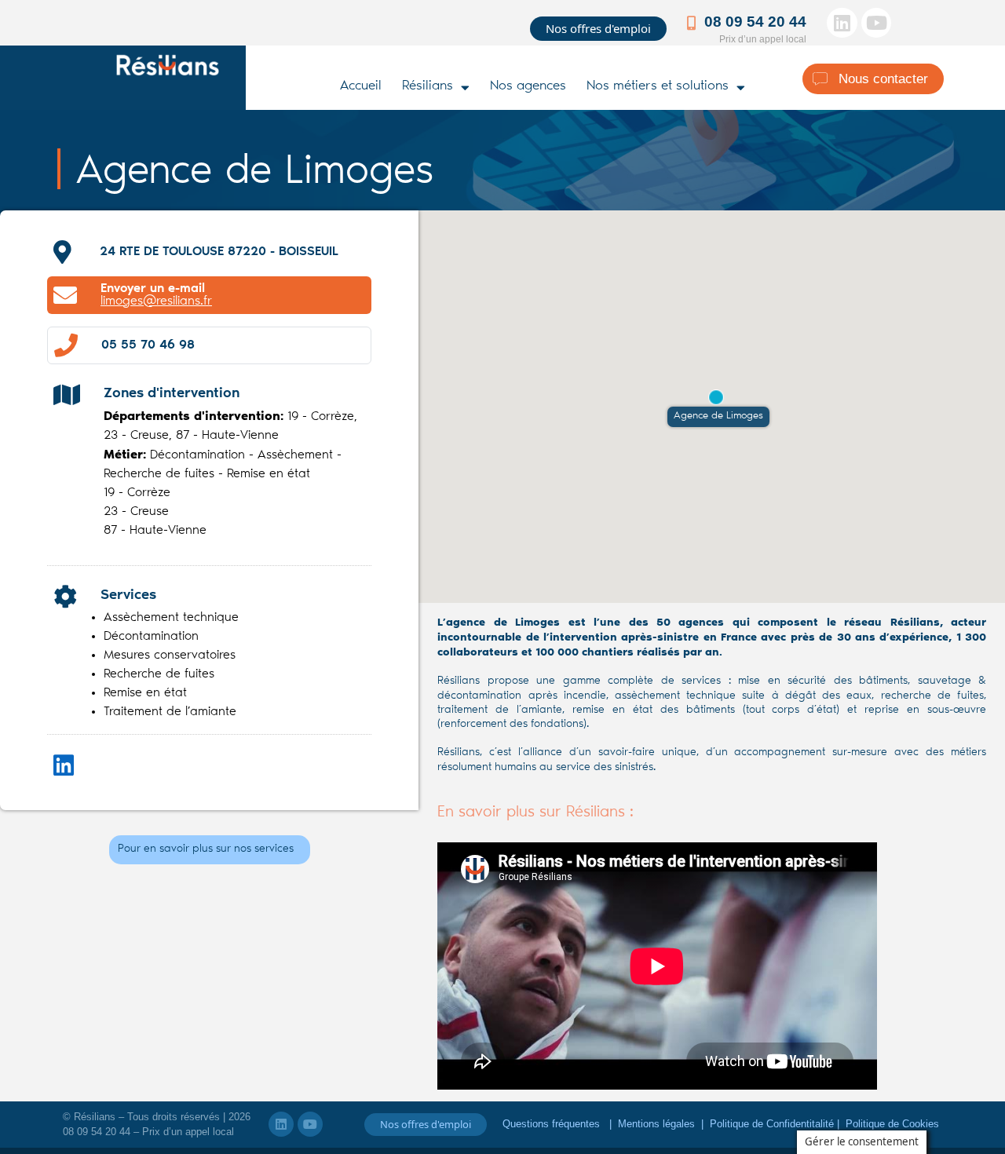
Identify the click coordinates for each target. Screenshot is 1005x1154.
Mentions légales (656, 1124)
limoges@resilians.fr (156, 301)
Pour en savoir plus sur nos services (206, 849)
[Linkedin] (842, 23)
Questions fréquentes (552, 1124)
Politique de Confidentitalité (773, 1124)
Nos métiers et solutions (658, 86)
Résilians (427, 86)
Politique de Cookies (892, 1124)
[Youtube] (876, 23)
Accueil (361, 86)
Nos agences (528, 86)
